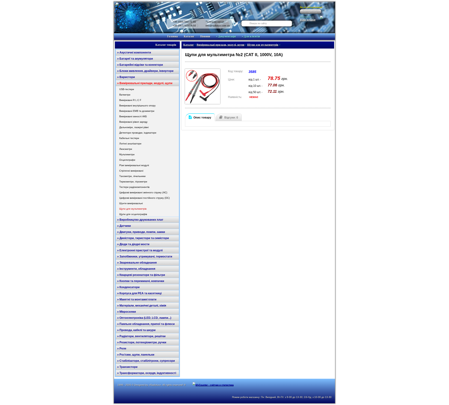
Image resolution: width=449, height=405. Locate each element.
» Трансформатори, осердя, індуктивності (146, 373)
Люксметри (125, 149)
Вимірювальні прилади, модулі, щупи (220, 44)
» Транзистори (127, 366)
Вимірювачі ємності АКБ (133, 116)
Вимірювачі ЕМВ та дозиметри (136, 111)
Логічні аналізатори (130, 143)
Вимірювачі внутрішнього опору (137, 105)
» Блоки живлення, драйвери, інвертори (145, 70)
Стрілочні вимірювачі (131, 170)
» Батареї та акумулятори (135, 58)
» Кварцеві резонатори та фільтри (141, 274)
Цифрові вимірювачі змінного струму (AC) (143, 192)
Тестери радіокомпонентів (134, 187)
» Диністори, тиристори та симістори (143, 238)
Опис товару (202, 117)
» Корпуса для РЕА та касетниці (139, 293)
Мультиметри (127, 154)
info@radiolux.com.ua (218, 25)
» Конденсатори (128, 287)
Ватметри (124, 94)
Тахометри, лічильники (132, 176)
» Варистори (126, 77)
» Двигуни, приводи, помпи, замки (141, 231)
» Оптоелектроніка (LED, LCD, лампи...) (144, 317)
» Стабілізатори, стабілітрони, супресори (146, 360)
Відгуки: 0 (231, 117)
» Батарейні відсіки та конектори (140, 64)
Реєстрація (305, 17)
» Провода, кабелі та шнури (136, 330)
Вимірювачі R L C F (130, 100)
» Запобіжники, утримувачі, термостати (144, 256)
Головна (172, 36)
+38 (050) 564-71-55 (184, 21)
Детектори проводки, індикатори (137, 132)
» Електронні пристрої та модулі (140, 250)
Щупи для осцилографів (133, 214)
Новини (205, 36)
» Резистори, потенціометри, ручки (141, 342)
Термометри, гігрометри (133, 181)
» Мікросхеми (126, 311)
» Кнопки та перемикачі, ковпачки (140, 281)
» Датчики (124, 225)
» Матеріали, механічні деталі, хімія (141, 305)
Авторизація (311, 11)
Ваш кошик (308, 19)
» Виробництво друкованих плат (140, 219)
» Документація (226, 36)
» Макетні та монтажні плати (136, 299)
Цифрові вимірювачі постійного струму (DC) (144, 197)
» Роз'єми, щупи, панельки (135, 354)
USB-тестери (126, 89)
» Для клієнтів (251, 36)
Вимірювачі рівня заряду (133, 121)
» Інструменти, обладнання (136, 268)
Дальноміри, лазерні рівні (134, 127)
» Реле (121, 348)
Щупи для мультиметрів (132, 208)
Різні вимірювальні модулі (134, 165)
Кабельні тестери (129, 138)
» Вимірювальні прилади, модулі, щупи (144, 83)
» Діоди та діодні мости (133, 244)
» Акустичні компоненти (134, 52)
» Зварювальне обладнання (137, 262)
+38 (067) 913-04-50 (184, 25)
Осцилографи (127, 159)
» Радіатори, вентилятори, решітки (141, 336)
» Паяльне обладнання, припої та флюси (146, 323)
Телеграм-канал (215, 21)
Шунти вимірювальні (131, 203)
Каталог (189, 36)
